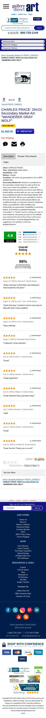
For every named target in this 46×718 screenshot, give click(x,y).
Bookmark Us (23, 575)
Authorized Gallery (23, 527)
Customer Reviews (23, 529)
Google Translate (23, 582)
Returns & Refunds (23, 524)
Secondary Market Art (14, 55)
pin (29, 610)
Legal (23, 713)
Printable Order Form (23, 556)
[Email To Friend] (14, 146)
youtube (19, 617)
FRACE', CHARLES (31, 55)
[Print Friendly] (22, 146)
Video (5, 162)
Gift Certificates (23, 558)
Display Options (16, 465)
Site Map (23, 580)
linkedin (36, 610)
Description (8, 156)
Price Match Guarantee (23, 551)
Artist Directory (23, 546)
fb (8, 610)
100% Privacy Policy (23, 534)
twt (15, 610)
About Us (22, 14)
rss (26, 617)
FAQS (23, 532)
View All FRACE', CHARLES (12, 104)
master (17, 652)
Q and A (23, 567)
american (38, 652)
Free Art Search (23, 570)
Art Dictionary (23, 577)
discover (27, 652)
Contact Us (23, 520)
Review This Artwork (27, 156)
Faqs (30, 14)
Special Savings (23, 553)
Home (13, 14)
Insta (22, 610)
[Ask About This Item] (5, 146)
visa (6, 652)
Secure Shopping (23, 537)
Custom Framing (23, 548)
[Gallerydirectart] (23, 6)
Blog (23, 572)
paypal (22, 659)
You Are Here (9, 472)
